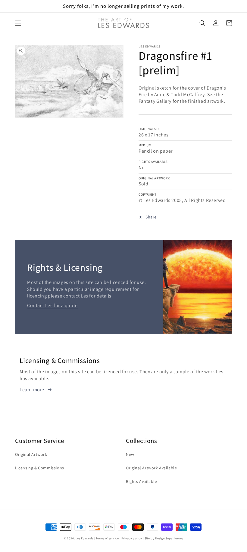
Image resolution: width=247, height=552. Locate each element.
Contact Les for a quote (52, 305)
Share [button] (151, 217)
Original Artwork (31, 454)
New (130, 454)
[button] (18, 23)
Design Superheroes (169, 538)
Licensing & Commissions (39, 468)
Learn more (32, 389)
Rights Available (141, 481)
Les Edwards (85, 538)
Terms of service (107, 538)
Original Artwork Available (151, 468)
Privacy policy (131, 538)
